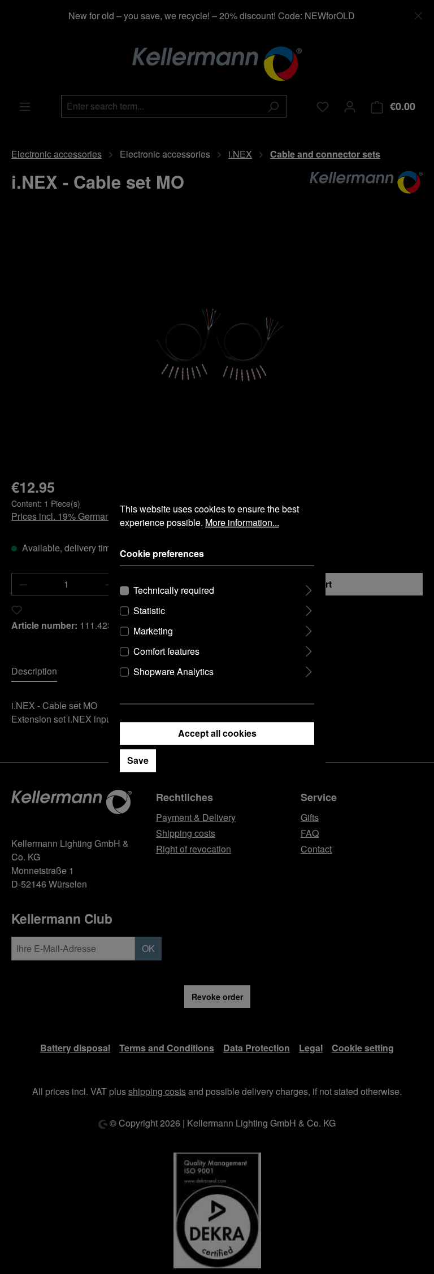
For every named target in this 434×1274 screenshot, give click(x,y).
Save (138, 760)
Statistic (149, 610)
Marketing (153, 630)
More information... (242, 522)
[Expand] (308, 588)
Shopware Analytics (173, 671)
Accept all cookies (217, 733)
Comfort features (166, 651)
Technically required (173, 590)
